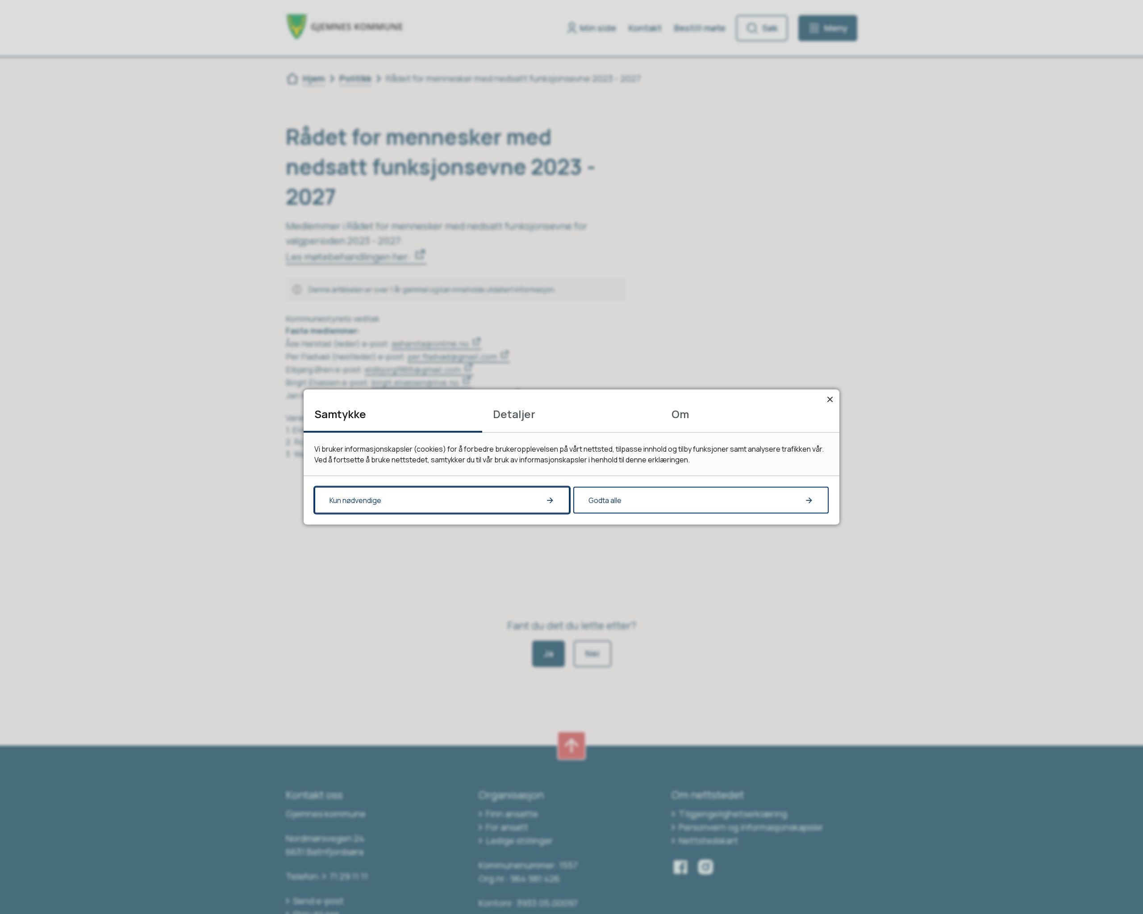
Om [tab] (680, 414)
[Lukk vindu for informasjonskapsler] (830, 399)
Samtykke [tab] (340, 414)
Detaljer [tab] (514, 414)
